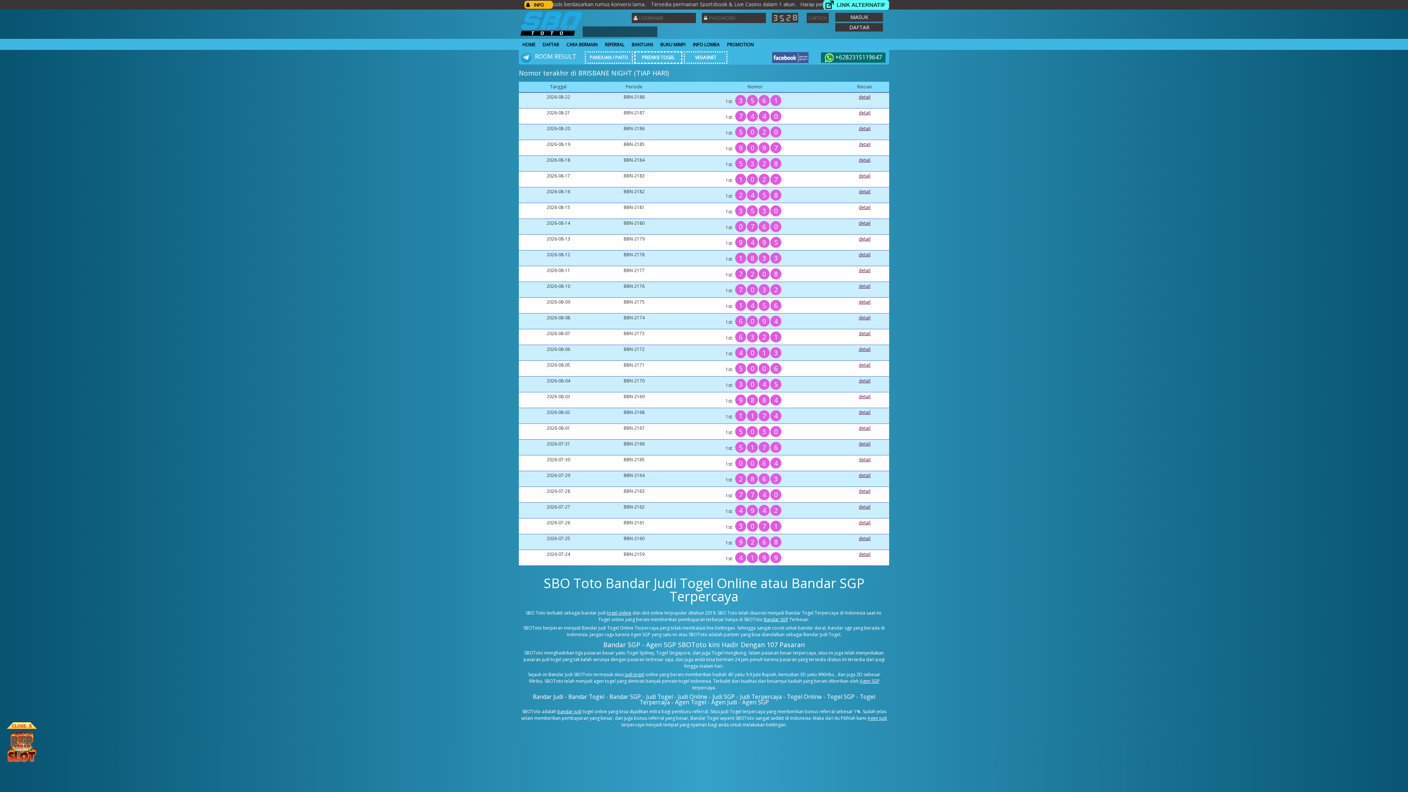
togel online (619, 613)
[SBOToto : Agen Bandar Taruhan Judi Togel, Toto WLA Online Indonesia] (551, 36)
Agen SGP (870, 681)
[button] (859, 17)
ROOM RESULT (555, 56)
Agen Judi (877, 718)
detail (864, 97)
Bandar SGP (776, 619)
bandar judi (569, 711)
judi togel (634, 674)
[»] (856, 5)
